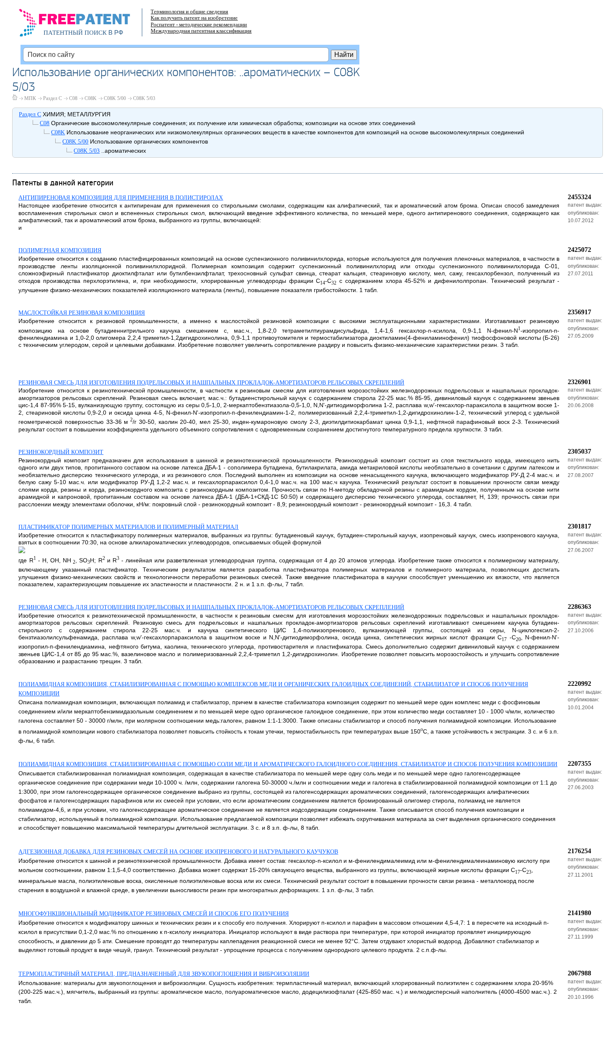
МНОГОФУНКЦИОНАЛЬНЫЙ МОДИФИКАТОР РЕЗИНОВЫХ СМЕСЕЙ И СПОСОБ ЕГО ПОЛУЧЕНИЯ (153, 914)
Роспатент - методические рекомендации (199, 24)
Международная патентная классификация (201, 31)
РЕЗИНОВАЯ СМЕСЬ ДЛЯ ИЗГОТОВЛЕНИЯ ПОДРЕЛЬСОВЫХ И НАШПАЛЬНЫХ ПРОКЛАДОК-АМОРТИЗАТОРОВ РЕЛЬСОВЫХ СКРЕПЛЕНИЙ (211, 383)
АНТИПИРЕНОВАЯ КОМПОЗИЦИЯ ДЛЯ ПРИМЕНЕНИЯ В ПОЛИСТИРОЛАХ (120, 198)
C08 (73, 98)
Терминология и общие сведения (189, 11)
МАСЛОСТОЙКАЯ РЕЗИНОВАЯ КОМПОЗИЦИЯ (81, 313)
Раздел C (52, 98)
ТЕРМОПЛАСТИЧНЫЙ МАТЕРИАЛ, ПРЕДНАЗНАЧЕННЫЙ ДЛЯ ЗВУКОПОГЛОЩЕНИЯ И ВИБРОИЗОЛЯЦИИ (163, 974)
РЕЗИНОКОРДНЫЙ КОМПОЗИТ (60, 452)
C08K (91, 98)
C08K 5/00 (115, 98)
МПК (30, 98)
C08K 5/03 (144, 98)
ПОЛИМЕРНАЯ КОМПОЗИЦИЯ (59, 250)
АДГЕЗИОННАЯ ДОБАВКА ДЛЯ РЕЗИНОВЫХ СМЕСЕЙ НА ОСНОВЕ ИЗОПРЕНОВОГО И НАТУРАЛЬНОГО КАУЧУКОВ (178, 852)
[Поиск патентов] (83, 25)
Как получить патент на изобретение (194, 18)
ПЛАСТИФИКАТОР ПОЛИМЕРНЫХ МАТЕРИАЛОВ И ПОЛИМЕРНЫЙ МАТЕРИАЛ (128, 527)
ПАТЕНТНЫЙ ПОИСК (75, 32)
